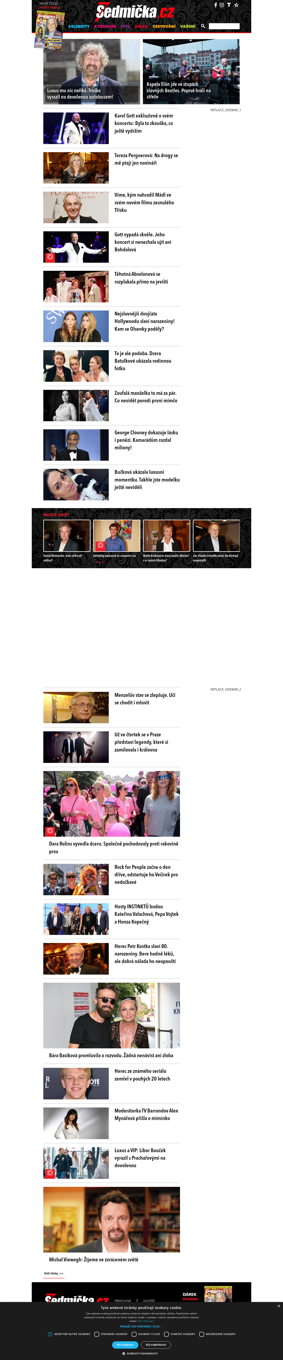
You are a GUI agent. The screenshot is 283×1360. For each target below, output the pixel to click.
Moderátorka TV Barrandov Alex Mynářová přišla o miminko (146, 1114)
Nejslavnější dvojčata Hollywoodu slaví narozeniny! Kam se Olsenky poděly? (145, 321)
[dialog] (141, 1331)
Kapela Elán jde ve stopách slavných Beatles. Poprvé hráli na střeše (179, 91)
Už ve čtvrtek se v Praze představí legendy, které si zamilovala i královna (141, 742)
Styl (125, 27)
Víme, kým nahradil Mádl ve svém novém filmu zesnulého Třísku (144, 203)
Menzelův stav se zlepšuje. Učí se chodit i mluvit (145, 699)
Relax (141, 27)
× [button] (278, 1306)
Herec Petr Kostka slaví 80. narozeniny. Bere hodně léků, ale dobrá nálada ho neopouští (145, 954)
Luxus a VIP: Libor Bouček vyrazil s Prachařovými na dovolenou (140, 1158)
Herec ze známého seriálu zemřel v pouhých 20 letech (142, 1075)
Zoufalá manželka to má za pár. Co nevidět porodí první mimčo (146, 397)
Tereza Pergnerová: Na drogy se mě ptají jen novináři (146, 159)
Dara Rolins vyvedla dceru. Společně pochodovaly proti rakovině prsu (113, 848)
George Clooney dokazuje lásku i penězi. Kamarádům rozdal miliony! (146, 440)
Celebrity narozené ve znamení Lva (114, 556)
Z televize (105, 27)
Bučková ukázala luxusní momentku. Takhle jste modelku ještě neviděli (147, 480)
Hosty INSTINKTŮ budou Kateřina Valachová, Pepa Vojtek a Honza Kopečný (147, 914)
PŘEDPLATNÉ (123, 1301)
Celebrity (79, 27)
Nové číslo (49, 5)
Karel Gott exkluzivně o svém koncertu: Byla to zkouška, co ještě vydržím (144, 123)
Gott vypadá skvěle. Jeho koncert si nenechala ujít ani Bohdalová (143, 242)
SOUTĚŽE (149, 1301)
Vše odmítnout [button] (156, 1345)
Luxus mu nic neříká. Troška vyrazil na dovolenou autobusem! (80, 94)
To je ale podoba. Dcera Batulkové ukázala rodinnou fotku (143, 361)
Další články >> (54, 1273)
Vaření (187, 27)
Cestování (164, 27)
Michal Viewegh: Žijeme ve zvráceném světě (93, 1260)
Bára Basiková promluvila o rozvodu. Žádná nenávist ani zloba (111, 1056)
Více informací (146, 1321)
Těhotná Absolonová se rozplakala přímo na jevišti (141, 278)
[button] (141, 1326)
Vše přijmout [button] (125, 1345)
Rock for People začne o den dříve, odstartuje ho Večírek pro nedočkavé (146, 875)
